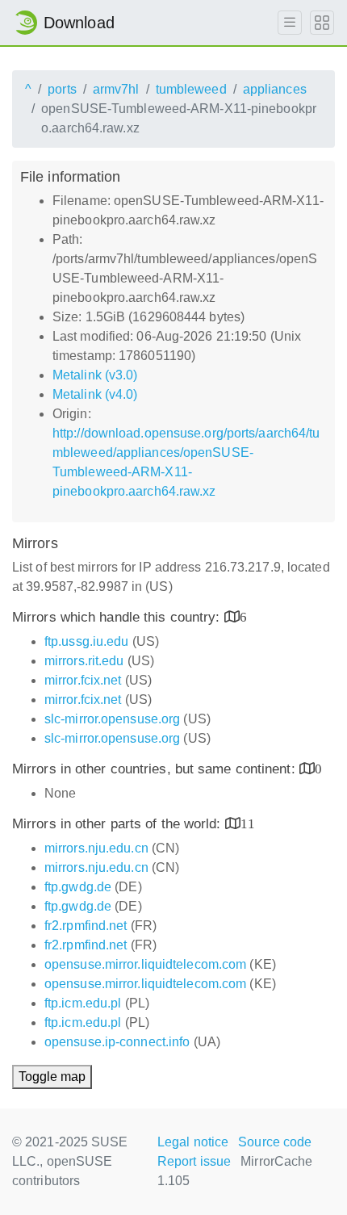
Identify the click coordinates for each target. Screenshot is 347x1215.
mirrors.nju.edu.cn (96, 848)
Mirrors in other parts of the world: (118, 824)
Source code (274, 1142)
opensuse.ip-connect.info (117, 1042)
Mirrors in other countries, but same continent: (155, 769)
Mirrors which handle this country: (118, 617)
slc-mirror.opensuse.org (112, 719)
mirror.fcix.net (83, 680)
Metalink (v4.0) (95, 394)
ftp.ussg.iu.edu (86, 641)
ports (62, 89)
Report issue (194, 1161)
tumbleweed (191, 89)
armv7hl (116, 89)
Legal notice (192, 1142)
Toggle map (52, 1076)
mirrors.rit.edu (84, 661)
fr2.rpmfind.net (86, 925)
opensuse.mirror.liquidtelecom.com (145, 964)
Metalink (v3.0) (95, 375)
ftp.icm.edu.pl (82, 1003)
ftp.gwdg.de (77, 887)
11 (247, 823)
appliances (275, 89)
